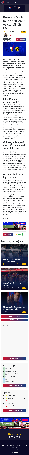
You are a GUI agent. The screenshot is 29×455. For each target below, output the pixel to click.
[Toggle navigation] (26, 2)
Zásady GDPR (14, 449)
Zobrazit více (14, 358)
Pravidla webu (14, 452)
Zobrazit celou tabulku (14, 385)
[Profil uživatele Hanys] (5, 35)
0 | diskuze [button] (9, 234)
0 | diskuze (21, 39)
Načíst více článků (14, 316)
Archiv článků (14, 319)
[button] (2, 8)
